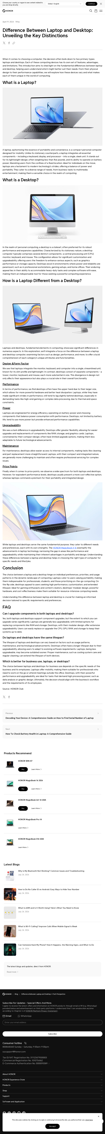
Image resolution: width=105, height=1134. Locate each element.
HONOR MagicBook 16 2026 (30, 780)
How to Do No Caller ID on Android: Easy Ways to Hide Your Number (48, 889)
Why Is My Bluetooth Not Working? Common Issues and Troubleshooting (51, 871)
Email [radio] (8, 1016)
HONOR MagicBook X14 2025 (31, 839)
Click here (89, 1120)
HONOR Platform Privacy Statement (41, 1011)
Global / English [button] (53, 4)
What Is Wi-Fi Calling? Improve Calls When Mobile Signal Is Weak (47, 926)
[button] (23, 769)
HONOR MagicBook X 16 (65, 548)
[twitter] (4, 43)
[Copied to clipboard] (14, 43)
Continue (91, 4)
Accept (52, 1126)
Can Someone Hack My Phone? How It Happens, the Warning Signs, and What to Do (56, 945)
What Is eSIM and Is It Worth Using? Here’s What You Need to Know (48, 908)
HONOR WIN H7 (25, 761)
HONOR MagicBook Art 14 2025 (32, 800)
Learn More (35, 769)
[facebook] (9, 43)
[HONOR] (9, 994)
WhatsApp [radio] (26, 1016)
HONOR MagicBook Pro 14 (30, 819)
